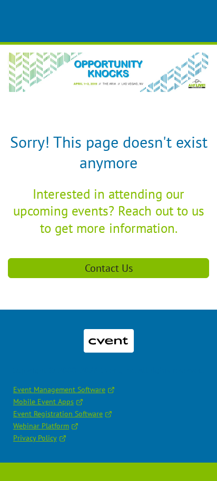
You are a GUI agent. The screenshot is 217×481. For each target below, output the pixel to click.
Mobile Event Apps (43, 401)
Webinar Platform (41, 426)
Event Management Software (59, 389)
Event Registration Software (58, 413)
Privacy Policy (35, 438)
